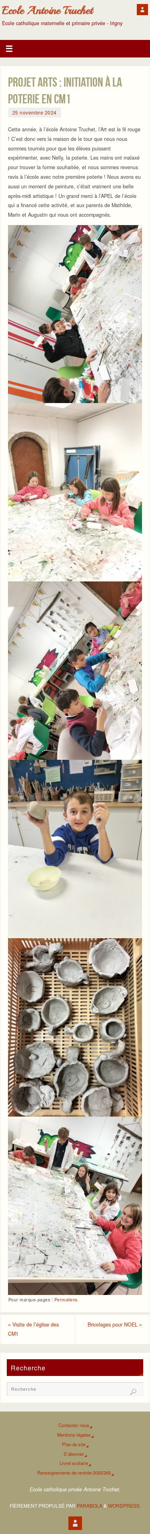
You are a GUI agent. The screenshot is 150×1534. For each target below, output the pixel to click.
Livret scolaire (74, 1463)
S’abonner (74, 1454)
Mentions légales (74, 1434)
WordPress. (124, 1505)
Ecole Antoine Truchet (47, 10)
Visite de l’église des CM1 (33, 1329)
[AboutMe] (142, 9)
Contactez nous (73, 1425)
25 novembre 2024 (34, 112)
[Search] (133, 1392)
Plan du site (74, 1444)
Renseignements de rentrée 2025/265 (74, 1472)
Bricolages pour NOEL (115, 1324)
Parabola (89, 1505)
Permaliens (66, 1300)
